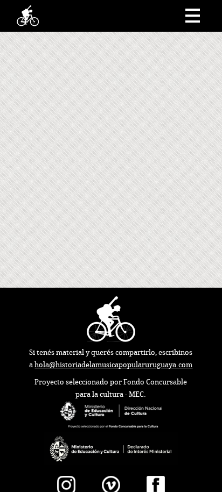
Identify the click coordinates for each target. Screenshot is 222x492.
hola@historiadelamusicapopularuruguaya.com (113, 365)
